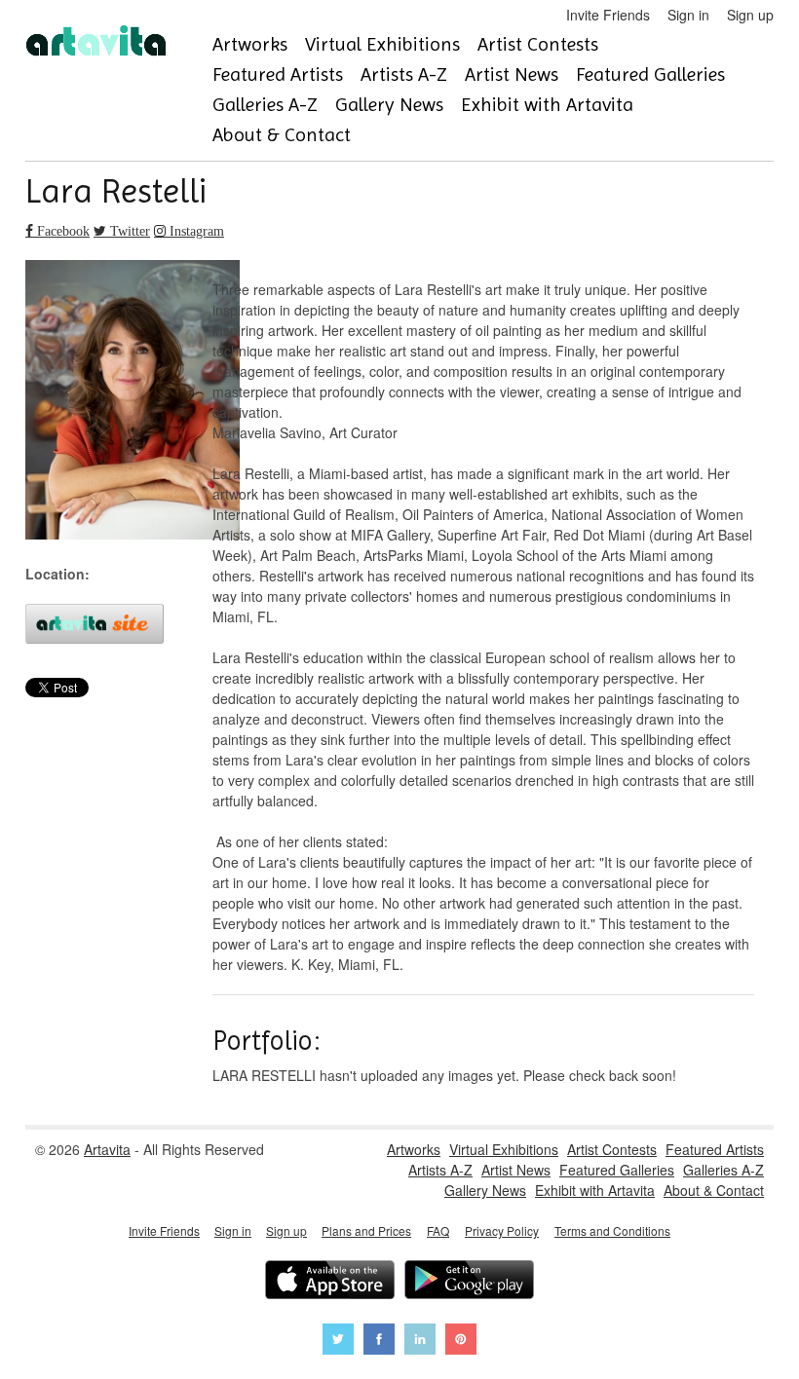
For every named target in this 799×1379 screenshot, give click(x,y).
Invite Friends (608, 14)
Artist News (511, 74)
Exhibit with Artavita (547, 104)
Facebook (61, 231)
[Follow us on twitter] (338, 1341)
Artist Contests (537, 44)
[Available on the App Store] (330, 1282)
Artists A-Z (404, 74)
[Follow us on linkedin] (420, 1341)
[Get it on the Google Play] (469, 1282)
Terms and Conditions (612, 1230)
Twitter (128, 231)
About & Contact (281, 135)
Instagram (195, 231)
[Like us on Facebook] (379, 1341)
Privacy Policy (502, 1230)
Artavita (107, 1149)
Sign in (688, 14)
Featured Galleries (650, 74)
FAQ (438, 1230)
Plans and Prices (366, 1230)
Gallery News (389, 104)
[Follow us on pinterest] (460, 1341)
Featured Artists (277, 74)
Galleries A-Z (265, 104)
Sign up (750, 14)
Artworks (249, 44)
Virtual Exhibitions (382, 44)
